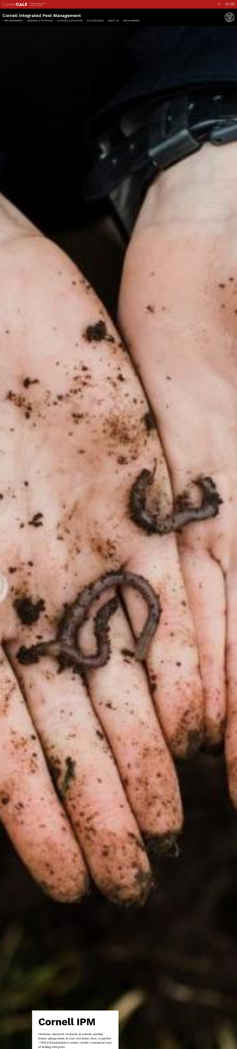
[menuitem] (12, 20)
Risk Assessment (13, 20)
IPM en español (131, 20)
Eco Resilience (95, 20)
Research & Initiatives (40, 20)
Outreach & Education (70, 20)
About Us (113, 20)
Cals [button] (227, 4)
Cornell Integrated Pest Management (41, 15)
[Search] (219, 4)
